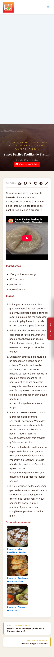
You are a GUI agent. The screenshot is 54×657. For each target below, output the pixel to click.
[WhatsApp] (19, 183)
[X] (30, 183)
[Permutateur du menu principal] (48, 7)
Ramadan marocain (27, 149)
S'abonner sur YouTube (28, 164)
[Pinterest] (35, 183)
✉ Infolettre (51, 328)
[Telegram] (41, 183)
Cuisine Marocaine (18, 142)
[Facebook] (25, 183)
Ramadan (39, 146)
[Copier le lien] (46, 183)
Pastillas (26, 146)
